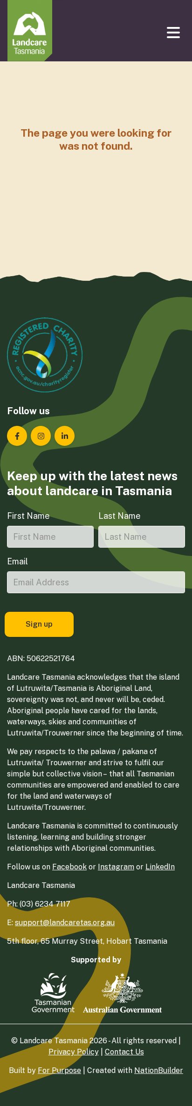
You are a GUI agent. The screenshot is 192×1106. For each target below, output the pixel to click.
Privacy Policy (73, 1051)
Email (17, 561)
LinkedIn (160, 866)
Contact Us (124, 1051)
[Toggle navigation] (174, 32)
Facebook (69, 866)
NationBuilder (158, 1070)
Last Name (119, 516)
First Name (28, 516)
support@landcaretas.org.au (65, 922)
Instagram (116, 866)
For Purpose (59, 1070)
